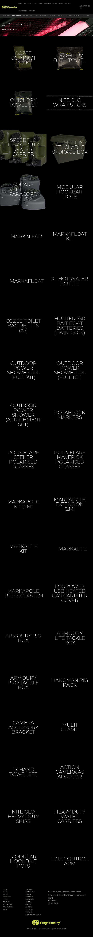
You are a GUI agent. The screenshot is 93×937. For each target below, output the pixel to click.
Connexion (44, 16)
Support (32, 10)
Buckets (68, 16)
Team (40, 3)
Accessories (16, 16)
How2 (61, 3)
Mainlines (33, 16)
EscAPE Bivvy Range (33, 914)
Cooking (60, 16)
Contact (67, 3)
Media (55, 3)
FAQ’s (5, 909)
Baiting (52, 16)
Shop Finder (22, 10)
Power (25, 16)
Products (47, 3)
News (34, 3)
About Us (27, 3)
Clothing (77, 16)
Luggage (86, 16)
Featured (6, 16)
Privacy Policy (8, 907)
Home (20, 3)
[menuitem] (20, 3)
